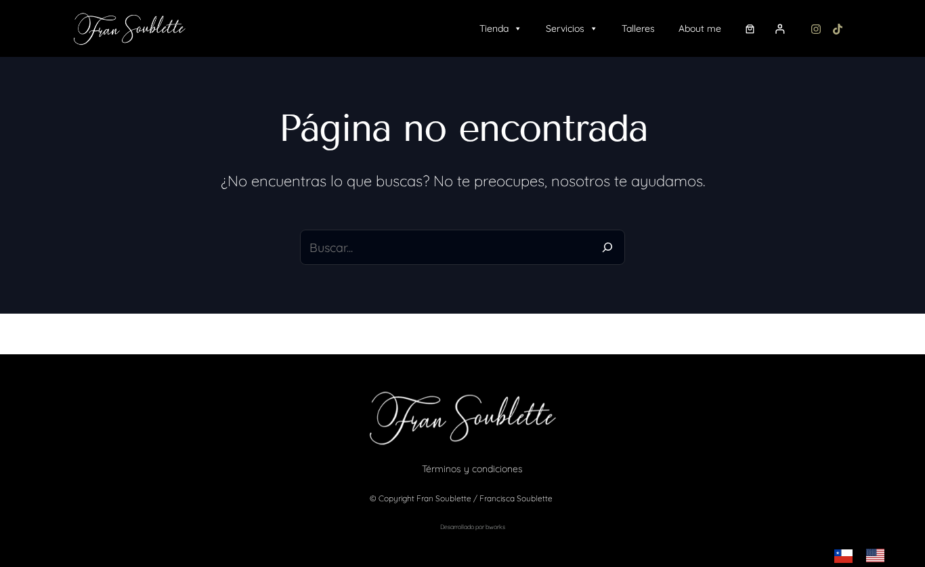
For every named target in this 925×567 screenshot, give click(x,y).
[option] (878, 555)
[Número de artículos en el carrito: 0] (750, 29)
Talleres (638, 28)
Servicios (565, 28)
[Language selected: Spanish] (866, 555)
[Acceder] (783, 29)
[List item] (816, 29)
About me (700, 28)
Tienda (494, 28)
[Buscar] (607, 247)
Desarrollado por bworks (472, 526)
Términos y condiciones (472, 469)
